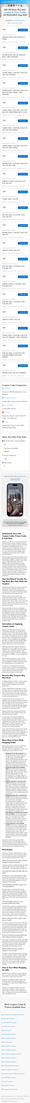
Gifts (9, 23)
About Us (3, 1099)
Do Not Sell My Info (6, 1101)
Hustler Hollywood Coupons (10, 1070)
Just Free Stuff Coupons (8, 1034)
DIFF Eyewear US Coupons (9, 1089)
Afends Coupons (6, 1030)
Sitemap (15, 1101)
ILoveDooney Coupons (8, 1026)
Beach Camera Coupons (8, 1038)
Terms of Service (11, 1099)
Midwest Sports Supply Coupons (11, 1054)
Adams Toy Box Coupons (8, 1046)
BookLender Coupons (8, 1018)
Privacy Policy (20, 1099)
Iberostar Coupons (7, 1081)
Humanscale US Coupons (8, 1022)
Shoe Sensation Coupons (8, 1062)
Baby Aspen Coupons (7, 1085)
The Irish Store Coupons (8, 1058)
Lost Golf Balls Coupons (8, 1077)
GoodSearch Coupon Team (18, 20)
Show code (23, 30)
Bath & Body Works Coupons (10, 1066)
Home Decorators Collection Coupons (13, 1074)
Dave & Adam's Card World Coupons (12, 1015)
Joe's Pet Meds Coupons (8, 1050)
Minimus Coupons (6, 1042)
